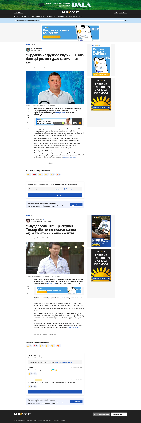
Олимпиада (61, 16)
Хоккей (38, 16)
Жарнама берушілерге (119, 414)
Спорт (16, 16)
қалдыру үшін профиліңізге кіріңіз (63, 189)
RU (116, 12)
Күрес (42, 16)
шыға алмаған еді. (69, 157)
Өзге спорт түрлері (51, 16)
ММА (29, 16)
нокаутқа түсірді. (73, 327)
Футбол (24, 16)
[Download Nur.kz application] (70, 5)
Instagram (77, 204)
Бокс (33, 16)
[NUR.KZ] (70, 12)
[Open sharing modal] (28, 122)
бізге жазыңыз (53, 163)
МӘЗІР (20, 12)
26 (30, 345)
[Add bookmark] (28, 127)
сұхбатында (51, 283)
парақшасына (60, 113)
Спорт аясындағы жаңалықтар (74, 16)
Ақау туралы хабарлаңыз (101, 414)
